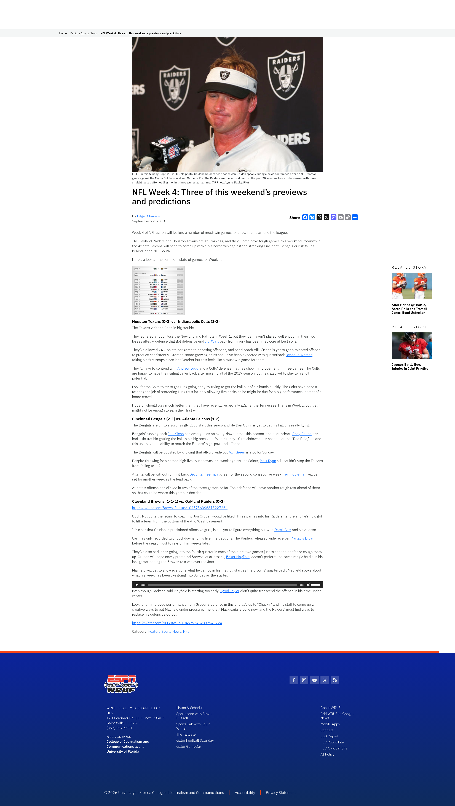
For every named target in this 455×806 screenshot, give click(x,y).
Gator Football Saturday (195, 740)
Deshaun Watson (299, 354)
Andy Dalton (302, 433)
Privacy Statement (281, 792)
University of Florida (122, 751)
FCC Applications (333, 748)
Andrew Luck (187, 368)
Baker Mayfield (238, 556)
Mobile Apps (330, 724)
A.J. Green (237, 452)
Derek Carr (282, 529)
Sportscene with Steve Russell (194, 715)
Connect (326, 730)
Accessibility (245, 792)
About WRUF (330, 707)
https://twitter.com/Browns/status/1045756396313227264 (180, 507)
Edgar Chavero (148, 216)
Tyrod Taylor (229, 590)
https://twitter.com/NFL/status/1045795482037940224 (177, 622)
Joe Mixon (176, 433)
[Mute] (308, 585)
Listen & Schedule (190, 707)
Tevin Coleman (294, 474)
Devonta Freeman (203, 474)
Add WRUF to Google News (337, 715)
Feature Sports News (83, 33)
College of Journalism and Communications (127, 744)
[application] (227, 584)
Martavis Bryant (302, 538)
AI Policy (327, 754)
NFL (186, 631)
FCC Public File (332, 742)
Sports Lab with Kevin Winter (193, 726)
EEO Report (329, 736)
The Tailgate (186, 734)
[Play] (136, 585)
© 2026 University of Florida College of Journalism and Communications (164, 792)
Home (63, 33)
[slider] (316, 584)
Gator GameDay (189, 746)
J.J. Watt (212, 341)
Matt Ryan (268, 460)
